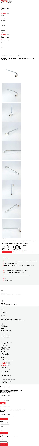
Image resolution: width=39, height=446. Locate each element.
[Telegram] (1, 379)
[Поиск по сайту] (1, 32)
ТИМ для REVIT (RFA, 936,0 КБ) (9, 280)
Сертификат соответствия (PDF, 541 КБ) (11, 263)
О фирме (3, 23)
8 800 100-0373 (5, 8)
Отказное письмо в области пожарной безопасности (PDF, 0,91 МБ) (16, 270)
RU (2, 32)
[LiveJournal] (4, 379)
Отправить (4, 418)
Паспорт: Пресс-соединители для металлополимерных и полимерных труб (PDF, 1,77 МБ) (20, 260)
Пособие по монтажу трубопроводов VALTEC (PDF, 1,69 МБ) (15, 272)
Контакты (3, 30)
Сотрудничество (5, 20)
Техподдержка (4, 18)
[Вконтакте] (11, 379)
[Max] (3, 379)
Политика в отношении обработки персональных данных (11, 319)
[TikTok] (6, 379)
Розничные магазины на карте (6, 377)
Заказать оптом (7, 252)
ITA (1, 50)
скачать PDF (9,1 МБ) (4, 326)
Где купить (3, 27)
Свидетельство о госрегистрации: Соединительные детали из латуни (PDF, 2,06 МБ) (19, 265)
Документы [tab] (5, 257)
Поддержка (3, 307)
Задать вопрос (27, 252)
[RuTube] (8, 379)
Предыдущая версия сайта (5, 318)
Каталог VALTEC (5, 40)
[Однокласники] (9, 379)
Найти (3, 403)
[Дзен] (13, 379)
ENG (1, 47)
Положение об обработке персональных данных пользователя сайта (13, 320)
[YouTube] (14, 379)
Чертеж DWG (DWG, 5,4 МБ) (9, 278)
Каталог (3, 15)
